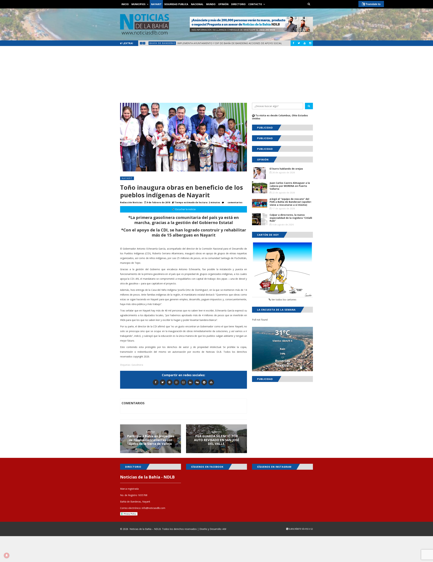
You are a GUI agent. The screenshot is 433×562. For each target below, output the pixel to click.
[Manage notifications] (6, 555)
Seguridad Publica (176, 4)
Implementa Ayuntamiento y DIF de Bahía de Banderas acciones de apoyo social (229, 43)
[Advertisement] (216, 74)
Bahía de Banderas (162, 43)
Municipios (138, 4)
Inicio (125, 4)
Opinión (223, 4)
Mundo (210, 4)
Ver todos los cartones (283, 299)
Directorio (238, 4)
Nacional (197, 4)
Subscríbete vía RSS (298, 529)
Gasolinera (137, 364)
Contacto (255, 4)
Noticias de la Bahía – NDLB (145, 529)
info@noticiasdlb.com (153, 508)
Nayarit (156, 4)
